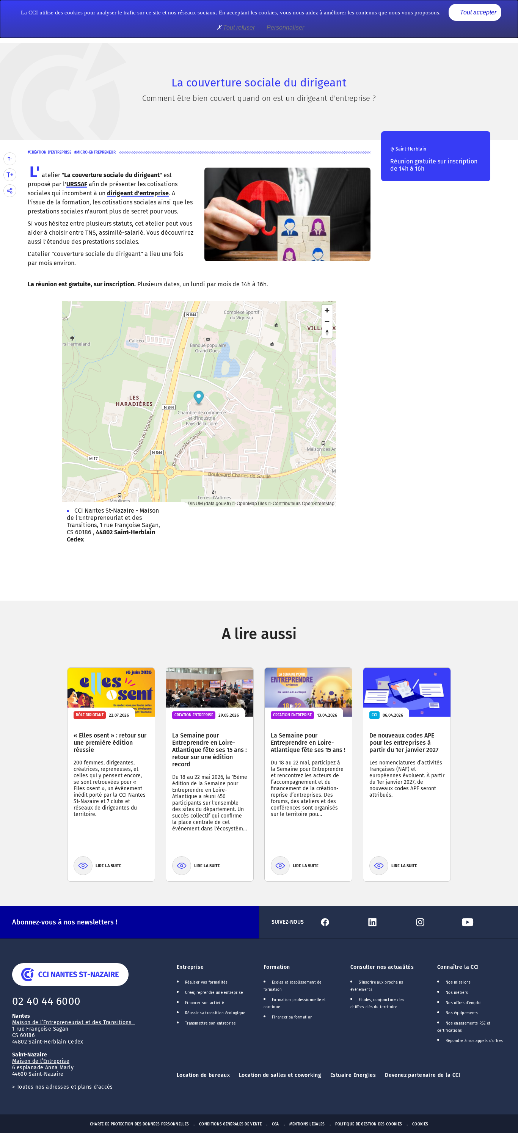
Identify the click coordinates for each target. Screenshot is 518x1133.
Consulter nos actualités (382, 967)
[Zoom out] (327, 321)
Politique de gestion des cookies (368, 1124)
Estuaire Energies (353, 1075)
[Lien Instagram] (434, 922)
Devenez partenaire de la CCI (422, 1075)
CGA (275, 1124)
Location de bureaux (203, 1075)
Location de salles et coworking (280, 1075)
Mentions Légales (307, 1124)
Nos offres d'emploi (464, 1003)
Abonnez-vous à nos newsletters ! (64, 922)
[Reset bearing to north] (327, 332)
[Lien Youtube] (482, 922)
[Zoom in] (327, 310)
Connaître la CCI (458, 967)
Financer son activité (204, 1003)
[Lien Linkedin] (387, 922)
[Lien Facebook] (339, 922)
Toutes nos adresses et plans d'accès (65, 1087)
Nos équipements (462, 1013)
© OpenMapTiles (249, 503)
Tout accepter (477, 12)
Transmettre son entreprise (210, 1023)
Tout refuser (238, 27)
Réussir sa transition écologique (215, 1013)
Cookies (420, 1124)
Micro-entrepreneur (96, 152)
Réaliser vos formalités (206, 982)
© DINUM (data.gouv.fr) (207, 503)
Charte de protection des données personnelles (139, 1124)
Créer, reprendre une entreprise (214, 992)
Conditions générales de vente (230, 1124)
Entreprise (190, 967)
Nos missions (458, 982)
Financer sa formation (292, 1017)
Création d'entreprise (50, 152)
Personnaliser (285, 27)
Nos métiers (457, 992)
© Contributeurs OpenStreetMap (301, 503)
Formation (277, 967)
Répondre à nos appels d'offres (474, 1041)
